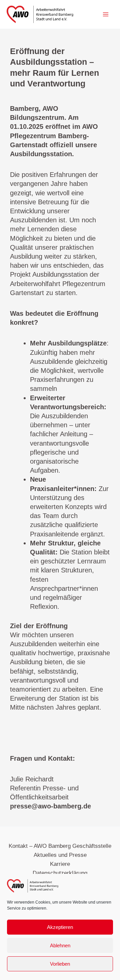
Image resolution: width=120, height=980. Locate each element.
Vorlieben (60, 964)
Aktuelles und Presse (60, 855)
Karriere (60, 864)
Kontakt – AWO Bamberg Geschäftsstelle (60, 846)
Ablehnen (60, 945)
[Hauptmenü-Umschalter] (106, 14)
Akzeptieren (60, 927)
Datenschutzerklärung (60, 873)
